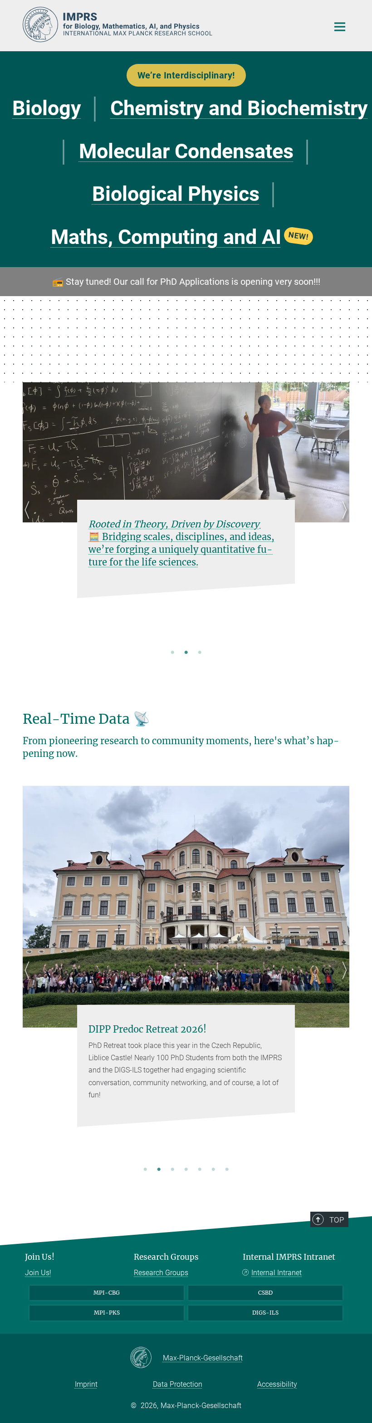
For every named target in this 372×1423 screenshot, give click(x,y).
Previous (30, 521)
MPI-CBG (106, 1292)
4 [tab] (186, 1169)
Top (336, 1219)
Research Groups (166, 1257)
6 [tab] (213, 1169)
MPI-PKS (107, 1312)
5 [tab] (199, 1169)
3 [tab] (199, 653)
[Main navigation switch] (340, 27)
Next (342, 521)
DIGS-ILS (265, 1312)
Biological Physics (175, 194)
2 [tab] (186, 653)
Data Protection (177, 1384)
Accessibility (277, 1384)
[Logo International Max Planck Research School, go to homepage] (170, 24)
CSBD (265, 1292)
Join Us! (39, 1257)
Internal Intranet (276, 1272)
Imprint (86, 1384)
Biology (46, 108)
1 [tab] (172, 653)
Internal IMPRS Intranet (289, 1257)
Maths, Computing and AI (180, 237)
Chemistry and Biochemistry (239, 108)
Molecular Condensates (186, 151)
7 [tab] (226, 1169)
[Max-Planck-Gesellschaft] (146, 1358)
